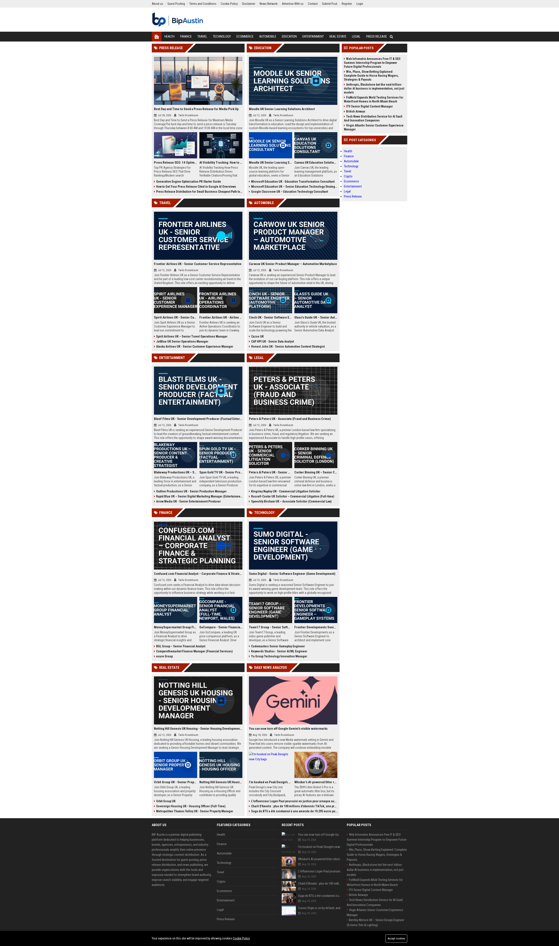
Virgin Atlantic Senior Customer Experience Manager (374, 127)
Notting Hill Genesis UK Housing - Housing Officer (221, 782)
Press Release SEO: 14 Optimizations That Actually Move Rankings (175, 163)
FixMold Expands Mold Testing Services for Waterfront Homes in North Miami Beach (373, 99)
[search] (391, 37)
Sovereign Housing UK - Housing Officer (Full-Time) (191, 806)
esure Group (164, 656)
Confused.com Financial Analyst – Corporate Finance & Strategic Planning (198, 574)
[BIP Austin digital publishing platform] (178, 19)
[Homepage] (157, 37)
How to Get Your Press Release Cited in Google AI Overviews (196, 186)
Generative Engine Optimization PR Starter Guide (188, 181)
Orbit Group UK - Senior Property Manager (175, 782)
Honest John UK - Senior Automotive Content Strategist (288, 346)
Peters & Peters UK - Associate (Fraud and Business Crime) (290, 419)
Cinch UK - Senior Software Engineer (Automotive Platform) (270, 317)
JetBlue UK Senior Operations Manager (182, 341)
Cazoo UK (257, 336)
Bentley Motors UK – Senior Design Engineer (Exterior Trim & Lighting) (375, 922)
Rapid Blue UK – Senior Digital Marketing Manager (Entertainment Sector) (199, 496)
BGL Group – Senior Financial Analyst (180, 646)
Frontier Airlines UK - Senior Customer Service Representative (198, 264)
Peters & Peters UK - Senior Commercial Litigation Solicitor (270, 472)
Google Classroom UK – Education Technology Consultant (289, 191)
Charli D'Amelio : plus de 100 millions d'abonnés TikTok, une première (294, 806)
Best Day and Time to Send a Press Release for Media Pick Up (196, 109)
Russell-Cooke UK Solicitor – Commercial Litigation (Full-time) (292, 496)
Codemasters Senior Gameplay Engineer (278, 646)
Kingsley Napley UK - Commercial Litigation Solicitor (285, 491)
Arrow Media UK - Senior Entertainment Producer (188, 501)
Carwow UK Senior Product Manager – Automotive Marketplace (293, 264)
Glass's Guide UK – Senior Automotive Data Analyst (316, 317)
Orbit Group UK (166, 801)
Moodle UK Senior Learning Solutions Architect (282, 109)
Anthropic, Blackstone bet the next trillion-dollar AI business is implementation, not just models (374, 88)
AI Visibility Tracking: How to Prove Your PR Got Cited (221, 163)
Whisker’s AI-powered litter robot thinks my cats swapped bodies (316, 782)
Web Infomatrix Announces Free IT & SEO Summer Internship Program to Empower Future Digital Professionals (372, 62)
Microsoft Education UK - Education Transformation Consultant (293, 181)
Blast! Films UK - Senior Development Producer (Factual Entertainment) (198, 419)
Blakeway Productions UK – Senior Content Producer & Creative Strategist (175, 472)
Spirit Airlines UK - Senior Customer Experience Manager (175, 317)
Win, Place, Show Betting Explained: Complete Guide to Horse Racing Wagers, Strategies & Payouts (371, 75)
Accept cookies (396, 938)
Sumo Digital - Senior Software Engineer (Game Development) (292, 574)
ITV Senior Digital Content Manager (369, 106)
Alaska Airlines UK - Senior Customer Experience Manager (194, 346)
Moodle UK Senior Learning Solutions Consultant (270, 163)
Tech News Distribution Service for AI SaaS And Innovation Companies (373, 118)
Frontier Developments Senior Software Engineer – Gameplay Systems (316, 627)
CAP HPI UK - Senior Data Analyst (272, 341)
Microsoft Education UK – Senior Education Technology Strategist (294, 186)
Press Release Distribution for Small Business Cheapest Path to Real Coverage (199, 191)
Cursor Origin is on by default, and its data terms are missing (320, 908)
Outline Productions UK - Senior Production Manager (191, 491)
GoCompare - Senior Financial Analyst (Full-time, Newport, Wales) (221, 627)
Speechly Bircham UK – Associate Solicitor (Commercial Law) (291, 501)
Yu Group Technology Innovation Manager (279, 656)
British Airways (355, 111)
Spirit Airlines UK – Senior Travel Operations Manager (192, 336)
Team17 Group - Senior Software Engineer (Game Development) (270, 627)
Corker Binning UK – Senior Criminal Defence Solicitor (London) (316, 472)
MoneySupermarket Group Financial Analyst (175, 627)
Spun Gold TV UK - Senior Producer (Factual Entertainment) (221, 472)
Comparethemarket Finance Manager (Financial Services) (194, 651)
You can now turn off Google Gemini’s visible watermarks (288, 729)
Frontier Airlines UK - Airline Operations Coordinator (221, 317)
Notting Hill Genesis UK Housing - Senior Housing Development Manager (198, 729)
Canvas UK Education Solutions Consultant (316, 163)
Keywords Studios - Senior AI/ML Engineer (279, 651)
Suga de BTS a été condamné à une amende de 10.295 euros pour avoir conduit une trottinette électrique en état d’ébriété (294, 811)
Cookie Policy (241, 938)
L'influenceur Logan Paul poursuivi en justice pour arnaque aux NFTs (294, 801)
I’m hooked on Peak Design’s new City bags (270, 782)
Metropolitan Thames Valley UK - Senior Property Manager (194, 811)
